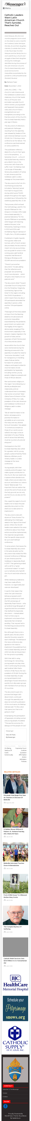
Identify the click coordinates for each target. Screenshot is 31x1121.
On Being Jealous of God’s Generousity (10, 750)
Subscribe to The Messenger (11, 1089)
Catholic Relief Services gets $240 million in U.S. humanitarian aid (15, 961)
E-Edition (5, 1096)
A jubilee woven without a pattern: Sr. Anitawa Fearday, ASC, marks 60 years (14, 831)
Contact (5, 1093)
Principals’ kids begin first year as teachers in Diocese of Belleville (15, 798)
